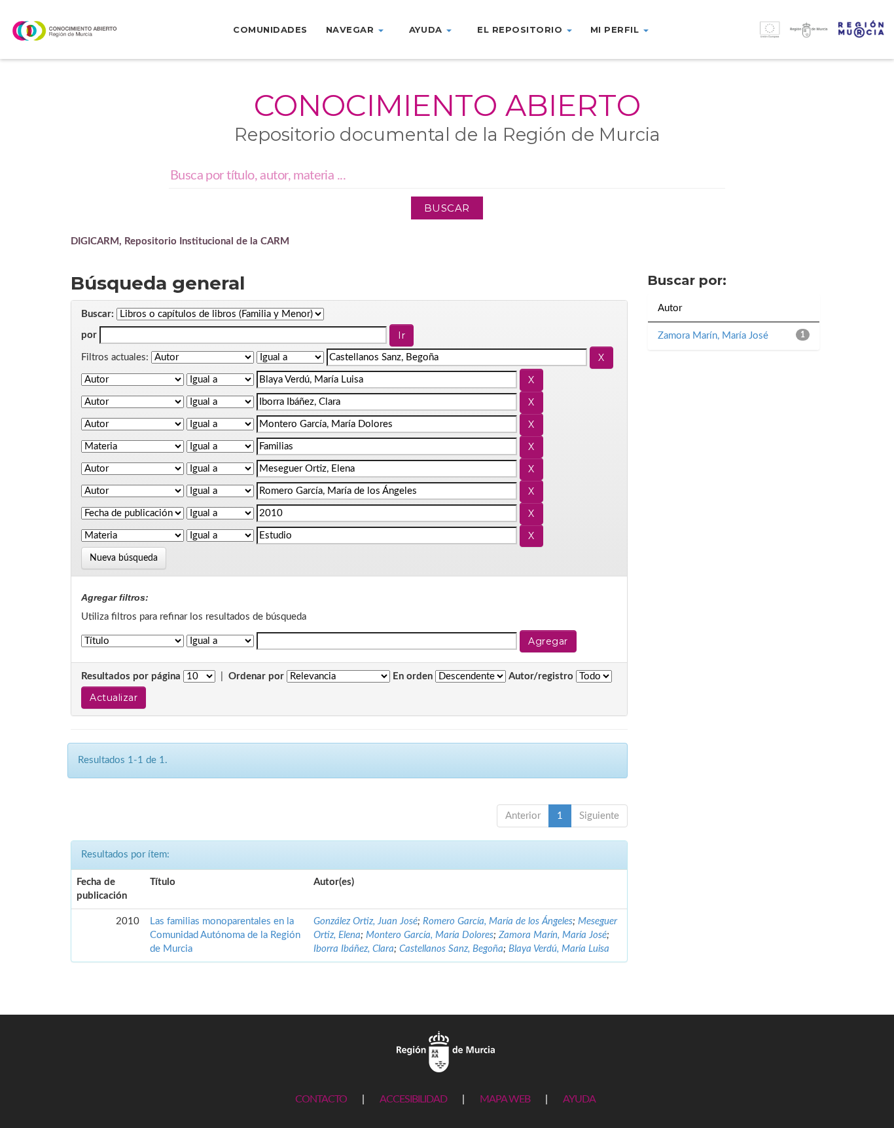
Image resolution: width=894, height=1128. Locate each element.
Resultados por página (131, 676)
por (89, 335)
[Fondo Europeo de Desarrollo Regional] (782, 36)
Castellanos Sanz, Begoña (451, 949)
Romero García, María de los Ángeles (498, 921)
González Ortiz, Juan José (365, 921)
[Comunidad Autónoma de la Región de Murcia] (446, 1051)
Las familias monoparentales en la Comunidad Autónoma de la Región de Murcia (225, 935)
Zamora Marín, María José (553, 935)
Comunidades (270, 29)
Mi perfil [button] (616, 29)
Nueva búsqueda (124, 558)
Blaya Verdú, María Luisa (559, 949)
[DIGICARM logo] (74, 30)
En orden (413, 676)
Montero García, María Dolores (429, 935)
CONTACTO (321, 1099)
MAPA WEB (505, 1099)
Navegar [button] (351, 29)
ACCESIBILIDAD (413, 1099)
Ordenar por (256, 676)
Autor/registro (541, 676)
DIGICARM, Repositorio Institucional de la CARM (180, 241)
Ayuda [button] (427, 29)
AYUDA (579, 1099)
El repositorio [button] (521, 29)
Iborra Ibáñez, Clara (353, 949)
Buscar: (97, 314)
